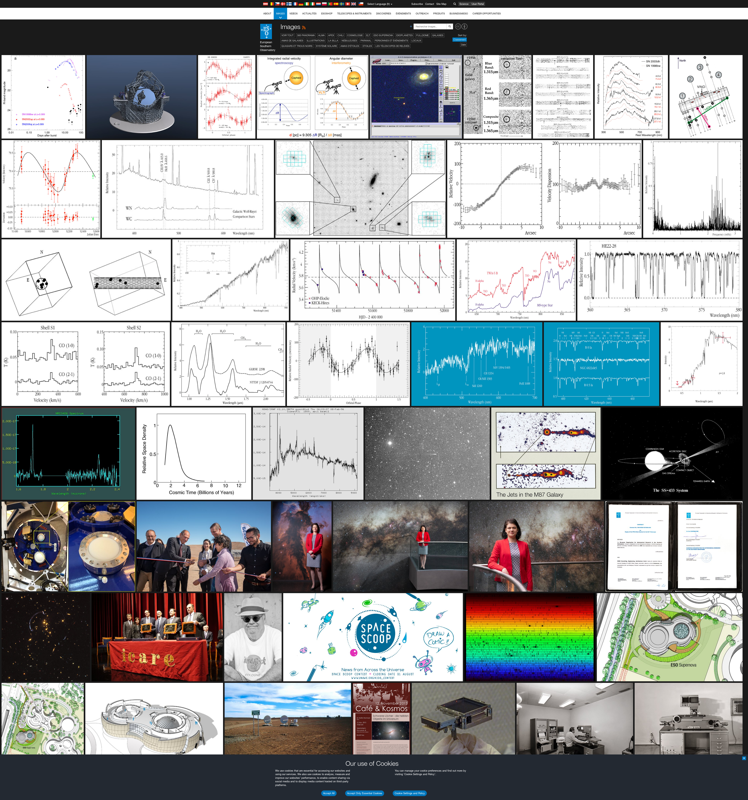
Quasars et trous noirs (296, 46)
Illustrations (316, 40)
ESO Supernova (383, 35)
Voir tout (287, 35)
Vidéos (293, 13)
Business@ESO (459, 13)
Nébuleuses (349, 40)
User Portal (478, 3)
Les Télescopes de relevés (392, 46)
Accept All (329, 793)
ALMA (321, 35)
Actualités (309, 13)
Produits (439, 13)
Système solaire (326, 46)
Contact (429, 3)
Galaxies (437, 35)
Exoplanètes (404, 35)
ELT (368, 35)
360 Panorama (306, 35)
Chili (341, 35)
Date (463, 44)
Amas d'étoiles (349, 46)
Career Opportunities (487, 13)
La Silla (333, 40)
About (267, 13)
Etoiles (367, 46)
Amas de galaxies (292, 40)
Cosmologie (355, 35)
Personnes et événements (391, 40)
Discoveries (383, 13)
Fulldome (422, 35)
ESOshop (327, 13)
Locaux (416, 40)
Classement (459, 39)
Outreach (422, 13)
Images (280, 13)
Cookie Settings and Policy (410, 793)
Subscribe (417, 3)
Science (464, 3)
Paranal (366, 40)
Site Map (441, 3)
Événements (403, 13)
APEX (331, 35)
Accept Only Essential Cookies (364, 793)
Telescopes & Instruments (354, 13)
